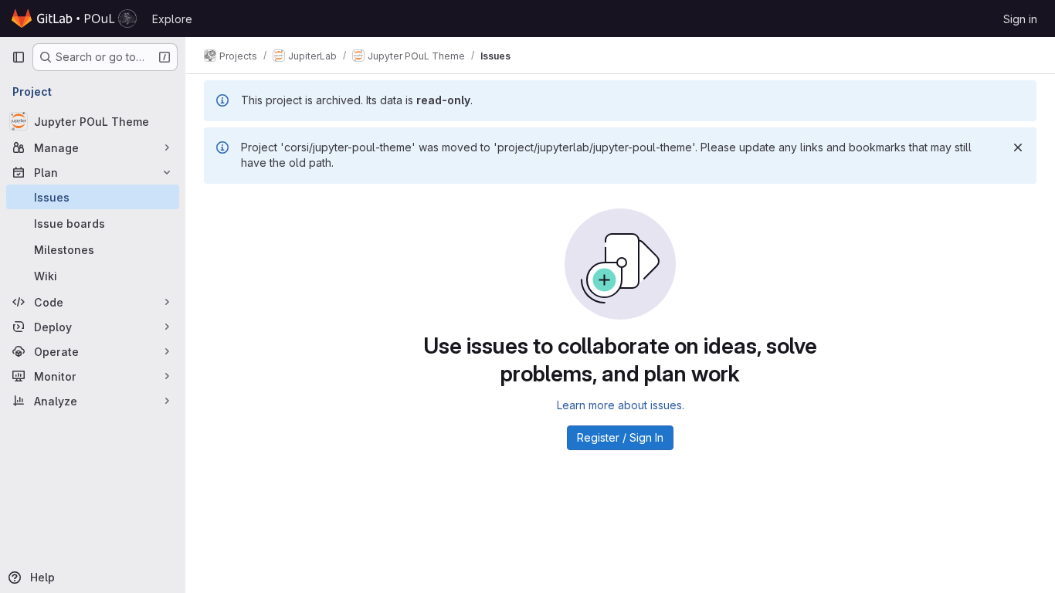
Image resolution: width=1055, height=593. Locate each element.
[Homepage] (74, 18)
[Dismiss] (1018, 147)
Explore (172, 18)
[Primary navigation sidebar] (18, 57)
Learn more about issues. (620, 405)
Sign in (1020, 18)
